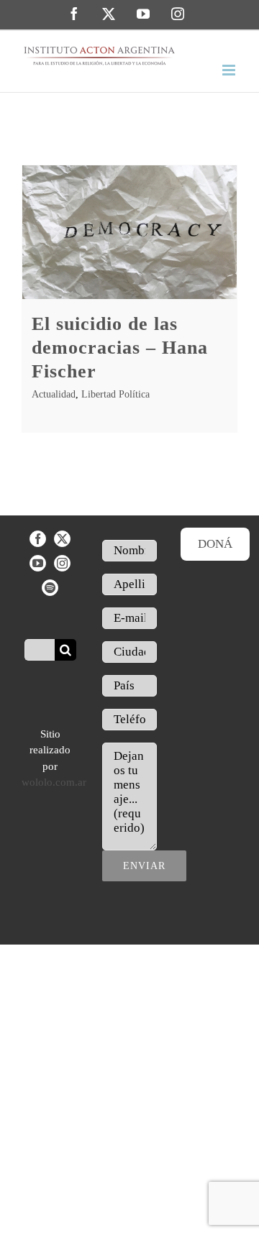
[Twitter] (62, 539)
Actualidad (54, 394)
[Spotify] (50, 587)
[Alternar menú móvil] (229, 70)
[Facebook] (37, 539)
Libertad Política (115, 394)
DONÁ (215, 544)
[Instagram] (62, 563)
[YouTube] (37, 563)
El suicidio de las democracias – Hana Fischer (120, 347)
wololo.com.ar (54, 782)
